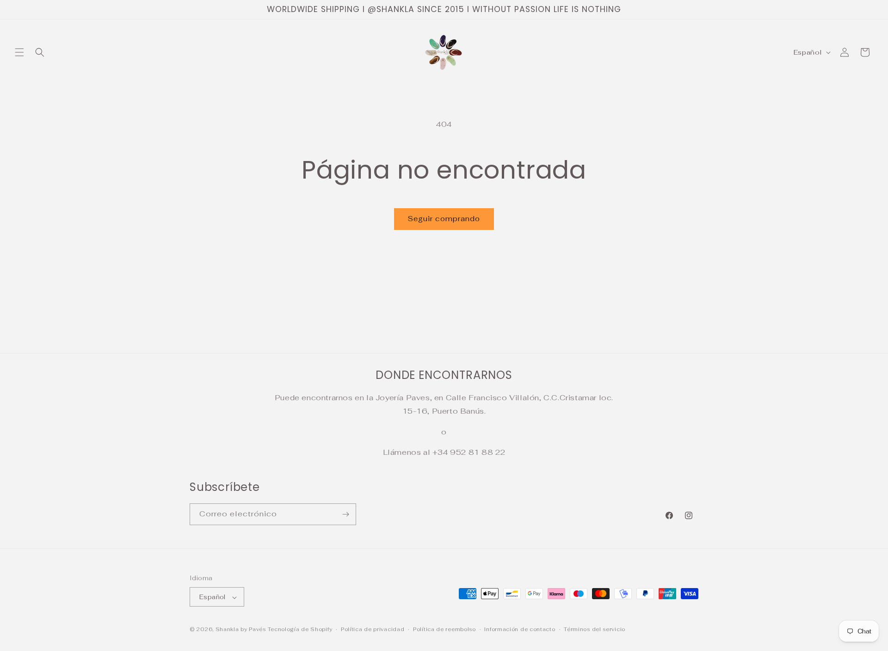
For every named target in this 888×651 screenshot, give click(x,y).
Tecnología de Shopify (300, 629)
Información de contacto (519, 629)
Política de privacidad (372, 629)
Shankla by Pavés (241, 629)
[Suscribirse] (345, 514)
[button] (19, 52)
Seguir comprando (444, 218)
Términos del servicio (594, 629)
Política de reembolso (444, 629)
